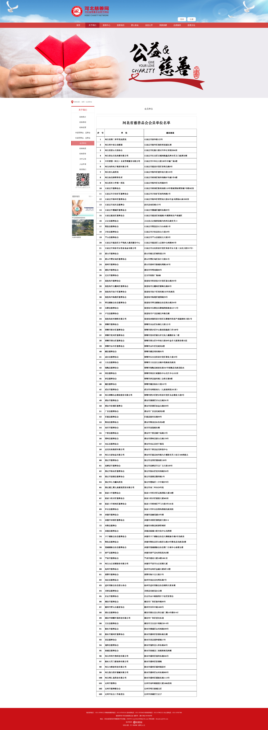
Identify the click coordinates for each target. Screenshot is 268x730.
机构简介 (82, 117)
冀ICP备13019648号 (146, 716)
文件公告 (82, 159)
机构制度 (82, 148)
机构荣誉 (82, 154)
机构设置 (82, 127)
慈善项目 (120, 25)
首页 (78, 25)
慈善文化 (191, 25)
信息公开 (149, 25)
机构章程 (82, 122)
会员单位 (89, 102)
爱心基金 (135, 25)
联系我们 (82, 169)
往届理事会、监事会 (82, 138)
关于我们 (92, 25)
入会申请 (82, 164)
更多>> (91, 196)
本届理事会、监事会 (82, 133)
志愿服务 (177, 25)
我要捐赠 (163, 25)
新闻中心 (106, 25)
